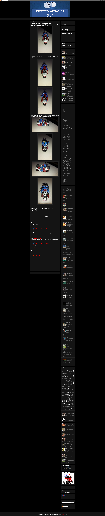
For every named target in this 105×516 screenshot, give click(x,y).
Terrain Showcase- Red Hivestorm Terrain (68, 423)
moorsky (63, 514)
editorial (72, 383)
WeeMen (64, 272)
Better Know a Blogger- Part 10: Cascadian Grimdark (67, 167)
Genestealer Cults (64, 388)
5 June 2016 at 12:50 (46, 228)
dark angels (68, 380)
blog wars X (63, 376)
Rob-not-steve (37, 232)
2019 (63, 112)
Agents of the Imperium (64, 371)
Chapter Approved (70, 379)
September (64, 120)
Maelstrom (65, 394)
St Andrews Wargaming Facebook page (68, 23)
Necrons (63, 396)
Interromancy (66, 392)
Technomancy (71, 404)
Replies (35, 227)
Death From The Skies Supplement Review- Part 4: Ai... (67, 171)
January (64, 182)
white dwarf (64, 408)
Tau (68, 404)
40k (64, 369)
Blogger (68, 514)
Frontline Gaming (65, 188)
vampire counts (72, 406)
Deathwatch (66, 382)
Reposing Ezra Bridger (68, 281)
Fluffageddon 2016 (64, 386)
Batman (62, 373)
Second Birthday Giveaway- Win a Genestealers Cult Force (69, 62)
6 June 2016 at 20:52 (46, 255)
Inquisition (63, 392)
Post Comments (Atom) (47, 275)
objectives (63, 397)
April (64, 179)
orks (62, 398)
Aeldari (66, 370)
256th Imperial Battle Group (66, 257)
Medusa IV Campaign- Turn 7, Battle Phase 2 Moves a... (67, 134)
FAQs (72, 385)
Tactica (66, 404)
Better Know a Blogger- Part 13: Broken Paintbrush (67, 130)
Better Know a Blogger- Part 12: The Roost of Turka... (67, 143)
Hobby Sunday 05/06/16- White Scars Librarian (67, 169)
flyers (68, 386)
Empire (71, 384)
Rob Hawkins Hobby (65, 280)
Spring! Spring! (68, 245)
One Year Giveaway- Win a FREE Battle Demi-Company (69, 51)
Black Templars (67, 375)
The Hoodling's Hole (65, 344)
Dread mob (66, 383)
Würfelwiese (64, 287)
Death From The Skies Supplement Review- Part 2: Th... (67, 176)
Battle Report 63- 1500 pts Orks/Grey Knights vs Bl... (67, 138)
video (66, 407)
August (64, 121)
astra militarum (71, 372)
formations (71, 386)
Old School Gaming (65, 358)
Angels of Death (70, 371)
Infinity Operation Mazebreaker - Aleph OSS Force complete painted (69, 330)
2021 (63, 110)
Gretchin (67, 302)
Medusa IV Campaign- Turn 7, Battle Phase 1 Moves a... (67, 136)
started (55, 24)
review (64, 401)
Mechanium (72, 395)
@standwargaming (64, 24)
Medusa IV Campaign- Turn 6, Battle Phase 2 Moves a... (67, 147)
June (64, 123)
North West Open (71, 396)
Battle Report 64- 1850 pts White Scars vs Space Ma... (67, 125)
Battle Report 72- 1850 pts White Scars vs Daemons (69, 83)
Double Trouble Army (66, 164)
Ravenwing (72, 400)
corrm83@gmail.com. (64, 46)
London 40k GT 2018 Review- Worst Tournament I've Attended (69, 98)
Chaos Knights (65, 378)
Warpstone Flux (65, 229)
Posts (63, 506)
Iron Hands (70, 392)
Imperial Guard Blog (65, 251)
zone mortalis (68, 409)
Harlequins (69, 389)
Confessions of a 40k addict (67, 215)
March (64, 180)
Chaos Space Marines (71, 378)
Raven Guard (68, 400)
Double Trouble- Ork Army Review (67, 150)
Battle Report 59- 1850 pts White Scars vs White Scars (67, 163)
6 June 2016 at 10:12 (46, 243)
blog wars (71, 375)
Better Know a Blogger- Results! (67, 165)
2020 (63, 111)
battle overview (72, 373)
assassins (67, 372)
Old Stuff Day (67, 397)
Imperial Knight (68, 391)
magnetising (70, 394)
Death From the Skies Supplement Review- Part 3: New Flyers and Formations (69, 88)
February (64, 181)
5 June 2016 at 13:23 (41, 232)
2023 (63, 108)
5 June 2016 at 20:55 (38, 238)
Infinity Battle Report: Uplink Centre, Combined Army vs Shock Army (69, 266)
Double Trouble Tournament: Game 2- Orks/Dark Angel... (67, 153)
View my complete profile (65, 498)
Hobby (65, 390)
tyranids (64, 406)
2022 (63, 109)
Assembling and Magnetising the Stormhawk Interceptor (67, 128)
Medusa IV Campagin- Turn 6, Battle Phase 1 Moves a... (67, 148)
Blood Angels (72, 376)
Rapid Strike (64, 400)
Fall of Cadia (64, 385)
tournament (65, 405)
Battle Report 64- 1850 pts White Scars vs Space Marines (69, 56)
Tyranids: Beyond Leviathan (69, 337)
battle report (65, 374)
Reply (33, 225)
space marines (68, 402)
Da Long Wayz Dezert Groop (67, 322)
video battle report (70, 407)
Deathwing (72, 382)
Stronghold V (63, 404)
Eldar (62, 384)
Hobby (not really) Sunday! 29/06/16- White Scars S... (67, 127)
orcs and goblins (71, 397)
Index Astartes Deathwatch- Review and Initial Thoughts (68, 444)
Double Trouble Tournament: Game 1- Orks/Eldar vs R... (67, 155)
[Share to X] (46, 216)
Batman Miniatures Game (66, 373)
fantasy (69, 385)
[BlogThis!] (45, 216)
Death (65, 381)
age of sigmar (71, 370)
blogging (68, 376)
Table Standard (65, 351)
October (64, 119)
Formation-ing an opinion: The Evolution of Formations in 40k (69, 77)
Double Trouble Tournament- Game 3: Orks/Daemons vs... (67, 151)
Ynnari (65, 409)
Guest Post (66, 389)
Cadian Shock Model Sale (66, 252)
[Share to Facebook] (47, 216)
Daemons (63, 380)
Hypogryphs (67, 258)
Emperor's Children (67, 384)
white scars (68, 408)
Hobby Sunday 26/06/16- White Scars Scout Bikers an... (67, 132)
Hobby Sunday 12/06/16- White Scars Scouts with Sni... (67, 159)
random (67, 399)
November (64, 118)
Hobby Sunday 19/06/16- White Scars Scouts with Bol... (67, 145)
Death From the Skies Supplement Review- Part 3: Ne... (67, 174)
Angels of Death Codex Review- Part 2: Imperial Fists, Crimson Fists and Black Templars (69, 449)
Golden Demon (70, 388)
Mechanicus (67, 395)
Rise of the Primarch (70, 401)
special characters (67, 403)
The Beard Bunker (65, 294)
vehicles (64, 407)
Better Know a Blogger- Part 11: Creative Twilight (67, 157)
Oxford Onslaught (66, 398)
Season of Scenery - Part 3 (69, 238)
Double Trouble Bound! (66, 161)
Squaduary (71, 403)
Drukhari (69, 383)
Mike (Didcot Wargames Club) (39, 228)
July (64, 122)
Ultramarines (67, 406)
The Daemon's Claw (65, 308)
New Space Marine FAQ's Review (67, 160)
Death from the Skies (69, 381)
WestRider (34, 238)
